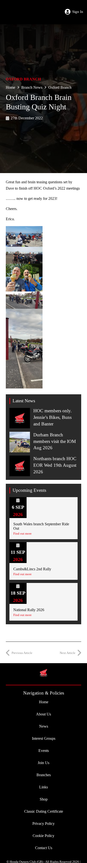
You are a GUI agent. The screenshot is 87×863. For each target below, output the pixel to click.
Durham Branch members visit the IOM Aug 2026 (54, 441)
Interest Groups (43, 738)
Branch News (31, 87)
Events (43, 751)
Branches (43, 775)
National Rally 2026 (28, 610)
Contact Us (43, 848)
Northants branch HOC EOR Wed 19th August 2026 (54, 465)
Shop (44, 799)
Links (43, 787)
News (43, 726)
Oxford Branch (23, 79)
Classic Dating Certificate (43, 811)
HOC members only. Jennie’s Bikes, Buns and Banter (52, 417)
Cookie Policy (43, 836)
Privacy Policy (43, 823)
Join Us (43, 763)
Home (10, 87)
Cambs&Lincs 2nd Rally (32, 569)
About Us (43, 714)
